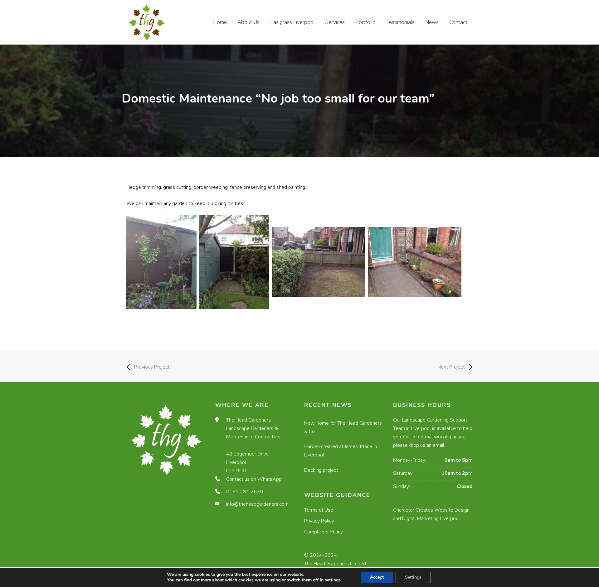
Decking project (321, 470)
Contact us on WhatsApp (254, 479)
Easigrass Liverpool (292, 22)
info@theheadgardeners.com (257, 504)
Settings (413, 577)
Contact (458, 22)
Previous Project (152, 367)
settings (333, 580)
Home (219, 22)
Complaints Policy (323, 531)
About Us (248, 22)
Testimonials (400, 22)
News (432, 22)
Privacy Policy (319, 521)
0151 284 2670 (244, 491)
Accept (377, 577)
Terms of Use (318, 510)
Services (335, 22)
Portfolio (365, 22)
